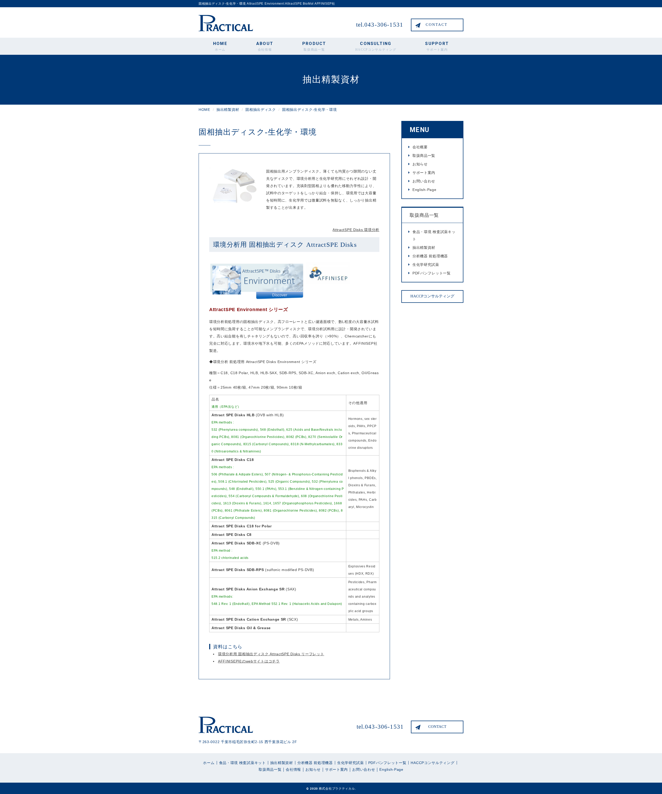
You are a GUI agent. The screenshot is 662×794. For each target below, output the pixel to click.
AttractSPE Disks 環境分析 (356, 230)
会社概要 (420, 147)
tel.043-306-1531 (379, 24)
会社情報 (293, 769)
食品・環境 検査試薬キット (433, 235)
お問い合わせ (423, 181)
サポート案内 (423, 173)
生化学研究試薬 (425, 265)
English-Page (424, 190)
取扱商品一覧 (423, 155)
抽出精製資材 (423, 247)
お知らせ (420, 164)
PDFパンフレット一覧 (431, 273)
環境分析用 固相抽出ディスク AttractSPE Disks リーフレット (271, 654)
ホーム (208, 763)
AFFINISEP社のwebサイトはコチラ (249, 661)
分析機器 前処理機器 (430, 256)
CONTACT (437, 24)
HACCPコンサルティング (432, 296)
